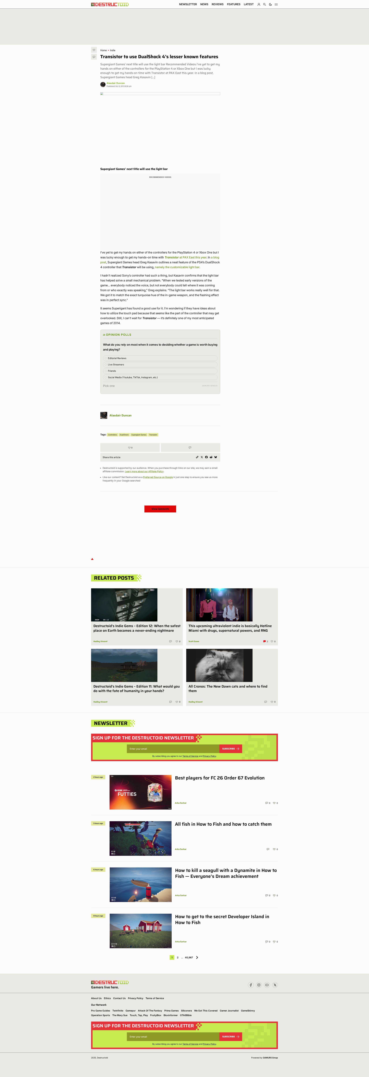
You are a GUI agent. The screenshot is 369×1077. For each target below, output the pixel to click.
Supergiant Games (138, 435)
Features (233, 4)
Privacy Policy (209, 756)
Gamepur (131, 1010)
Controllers (112, 435)
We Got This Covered (206, 1010)
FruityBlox (155, 1015)
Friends (112, 370)
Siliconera (186, 1010)
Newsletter (188, 4)
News (204, 4)
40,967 (189, 957)
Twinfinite (117, 1010)
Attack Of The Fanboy (150, 1010)
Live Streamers (116, 364)
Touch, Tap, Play (139, 1015)
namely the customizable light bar (177, 267)
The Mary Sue (119, 1015)
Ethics (107, 998)
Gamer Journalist (229, 1010)
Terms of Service (190, 756)
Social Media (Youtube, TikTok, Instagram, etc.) (133, 377)
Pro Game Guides (100, 1010)
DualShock (124, 435)
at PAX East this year (185, 257)
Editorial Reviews (117, 358)
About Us (96, 998)
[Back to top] (92, 559)
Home (103, 50)
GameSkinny (248, 1010)
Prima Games (171, 1010)
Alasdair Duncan (116, 83)
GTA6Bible (186, 1015)
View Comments (160, 509)
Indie (112, 50)
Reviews (218, 4)
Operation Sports (100, 1015)
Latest (249, 4)
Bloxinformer (171, 1015)
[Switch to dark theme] (270, 4)
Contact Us (119, 998)
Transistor (153, 435)
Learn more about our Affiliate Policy (144, 471)
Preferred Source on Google (158, 477)
